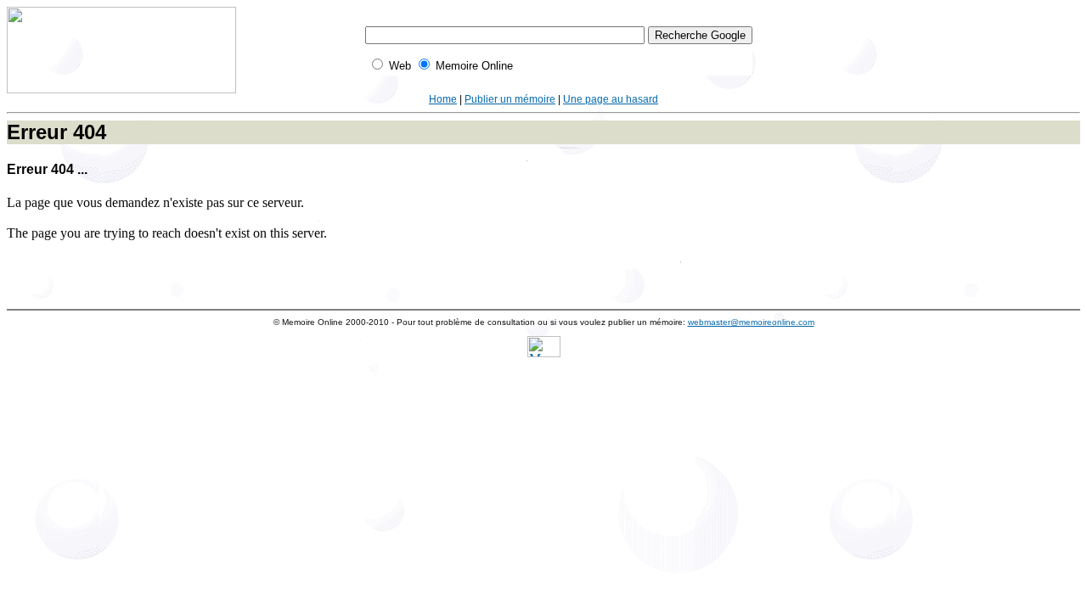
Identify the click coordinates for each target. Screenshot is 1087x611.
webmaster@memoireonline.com (751, 322)
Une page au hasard (610, 99)
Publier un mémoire (510, 99)
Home (443, 99)
